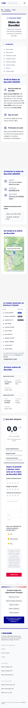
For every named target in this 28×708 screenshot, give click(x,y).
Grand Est (7, 9)
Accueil (3, 649)
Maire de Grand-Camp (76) (8, 684)
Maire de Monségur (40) (7, 688)
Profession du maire (10, 55)
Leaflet (8, 271)
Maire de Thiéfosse (14, 608)
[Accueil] (1, 9)
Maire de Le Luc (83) (6, 692)
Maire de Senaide (14, 612)
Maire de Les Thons (14, 597)
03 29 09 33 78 (14, 190)
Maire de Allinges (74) (6, 666)
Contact (3, 657)
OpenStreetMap (15, 271)
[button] (14, 252)
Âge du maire (8, 52)
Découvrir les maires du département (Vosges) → (14, 620)
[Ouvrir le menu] (24, 3)
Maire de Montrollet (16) (7, 674)
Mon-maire (7, 633)
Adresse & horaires (10, 61)
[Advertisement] (14, 155)
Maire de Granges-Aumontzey (14, 600)
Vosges (14, 9)
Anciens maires (9, 71)
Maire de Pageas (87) (6, 670)
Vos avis (7, 68)
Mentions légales (5, 653)
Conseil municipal (9, 65)
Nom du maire (8, 49)
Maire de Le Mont (14, 604)
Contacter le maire (9, 58)
